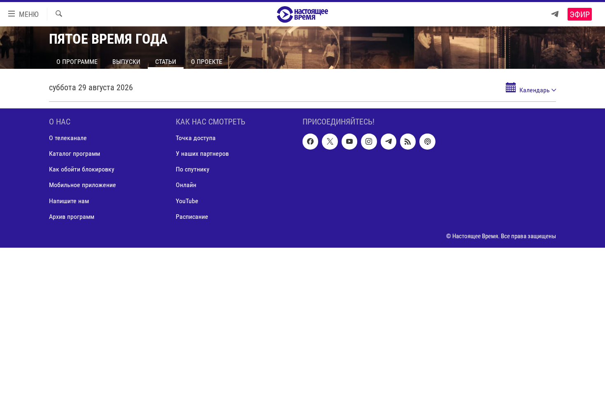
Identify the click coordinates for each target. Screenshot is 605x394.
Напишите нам (69, 201)
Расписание (192, 216)
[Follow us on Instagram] (369, 141)
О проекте (206, 62)
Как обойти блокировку (81, 169)
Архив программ (71, 216)
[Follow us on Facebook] (310, 141)
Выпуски (126, 62)
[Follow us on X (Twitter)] (329, 141)
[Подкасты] (427, 141)
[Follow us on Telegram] (388, 141)
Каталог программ (74, 153)
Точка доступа (196, 138)
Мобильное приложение (82, 185)
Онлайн (186, 185)
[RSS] (408, 141)
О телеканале (68, 138)
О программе (77, 62)
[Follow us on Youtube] (349, 141)
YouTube (187, 201)
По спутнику (192, 169)
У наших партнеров (202, 153)
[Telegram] (555, 14)
